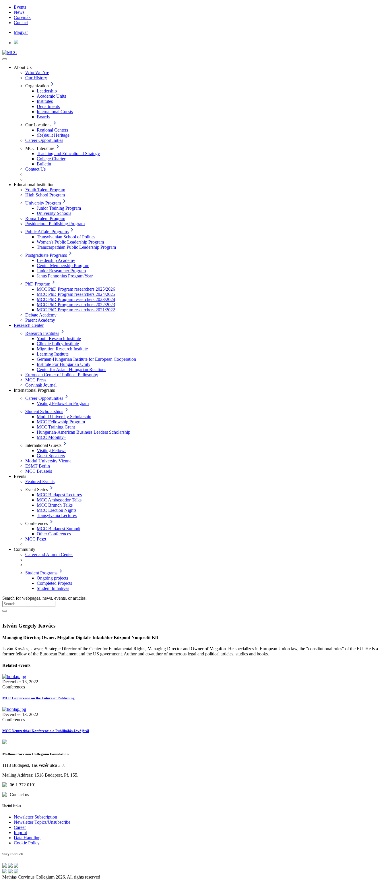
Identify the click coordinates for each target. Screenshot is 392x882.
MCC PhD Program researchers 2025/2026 (76, 289)
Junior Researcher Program (61, 270)
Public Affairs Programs (47, 231)
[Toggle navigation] (4, 59)
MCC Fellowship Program (61, 421)
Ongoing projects (52, 578)
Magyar (21, 32)
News (19, 12)
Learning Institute (53, 354)
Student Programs (41, 572)
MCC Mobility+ (51, 437)
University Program (43, 202)
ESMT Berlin (37, 466)
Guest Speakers (51, 455)
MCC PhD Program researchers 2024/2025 (76, 294)
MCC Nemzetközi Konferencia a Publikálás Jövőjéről (45, 731)
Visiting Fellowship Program (63, 403)
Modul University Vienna (48, 460)
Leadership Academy (56, 260)
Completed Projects (54, 583)
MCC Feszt (35, 538)
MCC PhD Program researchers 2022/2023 (76, 304)
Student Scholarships (44, 411)
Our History (36, 77)
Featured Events (40, 481)
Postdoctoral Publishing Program (55, 223)
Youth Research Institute (59, 338)
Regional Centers (52, 130)
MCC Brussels (38, 471)
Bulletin (44, 163)
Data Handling (27, 837)
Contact (21, 22)
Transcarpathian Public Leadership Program (76, 247)
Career (20, 827)
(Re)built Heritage (53, 135)
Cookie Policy (27, 842)
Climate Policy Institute (58, 343)
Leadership (47, 90)
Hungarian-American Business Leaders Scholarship (83, 432)
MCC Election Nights (56, 510)
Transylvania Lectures (57, 515)
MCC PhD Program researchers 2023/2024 (76, 299)
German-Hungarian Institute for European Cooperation (86, 359)
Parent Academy (40, 320)
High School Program (45, 194)
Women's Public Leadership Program (70, 242)
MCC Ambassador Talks (59, 499)
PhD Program (37, 283)
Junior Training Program (59, 208)
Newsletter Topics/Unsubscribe (42, 822)
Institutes (45, 101)
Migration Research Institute (62, 348)
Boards (43, 116)
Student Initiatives (53, 588)
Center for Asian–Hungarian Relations (71, 369)
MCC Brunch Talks (55, 505)
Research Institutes (42, 333)
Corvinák (22, 17)
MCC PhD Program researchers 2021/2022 (76, 309)
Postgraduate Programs (46, 255)
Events (20, 7)
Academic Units (51, 96)
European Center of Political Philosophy (61, 374)
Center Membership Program (63, 265)
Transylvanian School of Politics (66, 236)
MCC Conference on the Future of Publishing (38, 698)
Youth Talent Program (45, 189)
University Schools (54, 213)
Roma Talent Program (45, 218)
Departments (48, 106)
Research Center (29, 325)
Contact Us (35, 169)
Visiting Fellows (51, 450)
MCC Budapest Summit (58, 528)
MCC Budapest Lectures (59, 494)
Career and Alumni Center (49, 554)
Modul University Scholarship (64, 416)
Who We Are (37, 72)
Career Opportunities (44, 140)
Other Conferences (54, 533)
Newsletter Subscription (35, 817)
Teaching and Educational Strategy (68, 153)
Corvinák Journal (41, 385)
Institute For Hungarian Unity (63, 364)
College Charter (51, 158)
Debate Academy (41, 314)
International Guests (55, 111)
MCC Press (35, 379)
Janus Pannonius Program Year (65, 275)
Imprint (20, 832)
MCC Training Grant (56, 426)
